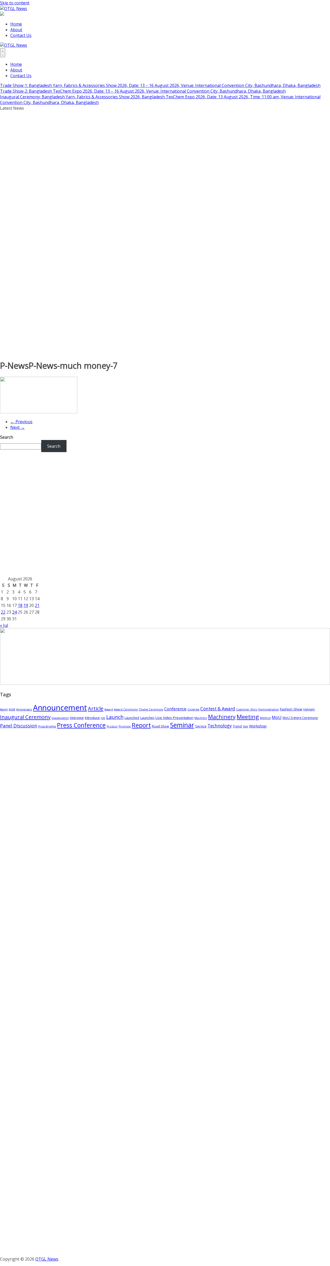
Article (95, 708)
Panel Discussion (18, 726)
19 (25, 605)
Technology (220, 726)
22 (3, 612)
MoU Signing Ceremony (300, 718)
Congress (193, 709)
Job (103, 718)
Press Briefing (47, 726)
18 (20, 605)
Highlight (309, 709)
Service (201, 726)
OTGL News (46, 1259)
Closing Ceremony (151, 709)
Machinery (222, 716)
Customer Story (246, 709)
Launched (132, 718)
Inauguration (60, 718)
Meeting (248, 717)
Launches (147, 718)
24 (14, 612)
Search (6, 437)
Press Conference (81, 725)
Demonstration (268, 709)
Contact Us (20, 35)
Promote (125, 726)
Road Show (160, 726)
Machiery (200, 718)
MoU (277, 717)
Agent (4, 709)
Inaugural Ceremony (25, 716)
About (16, 30)
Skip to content (14, 3)
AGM (12, 709)
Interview (77, 718)
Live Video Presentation (174, 717)
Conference (175, 709)
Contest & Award (217, 709)
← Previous (21, 421)
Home (16, 24)
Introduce (92, 717)
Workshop (258, 726)
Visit (245, 726)
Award (108, 709)
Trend (237, 726)
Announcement (60, 707)
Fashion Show (291, 709)
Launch (114, 717)
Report (141, 725)
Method (265, 718)
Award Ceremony (126, 709)
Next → (17, 427)
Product (112, 726)
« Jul (4, 625)
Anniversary (24, 709)
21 (37, 605)
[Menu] (2, 52)
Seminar (182, 725)
